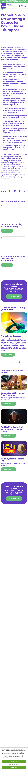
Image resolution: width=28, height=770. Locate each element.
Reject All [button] (14, 767)
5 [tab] (19, 362)
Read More (7, 231)
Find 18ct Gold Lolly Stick (12, 427)
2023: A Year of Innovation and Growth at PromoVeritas (13, 258)
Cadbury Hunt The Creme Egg (12, 460)
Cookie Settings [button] (14, 764)
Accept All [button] (14, 761)
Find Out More (8, 350)
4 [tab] (16, 362)
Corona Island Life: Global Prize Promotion (13, 394)
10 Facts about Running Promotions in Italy (11, 225)
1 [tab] (8, 362)
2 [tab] (11, 362)
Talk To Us (12, 296)
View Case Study (8, 403)
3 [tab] (14, 362)
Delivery (4, 336)
